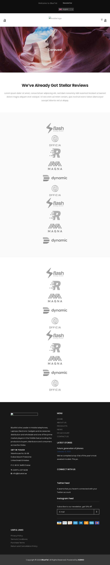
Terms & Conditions (19, 539)
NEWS (60, 429)
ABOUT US (61, 422)
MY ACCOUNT (63, 433)
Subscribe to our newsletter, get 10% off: (74, 506)
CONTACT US (63, 436)
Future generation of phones (70, 448)
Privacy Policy (17, 536)
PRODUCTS (62, 426)
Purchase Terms (18, 543)
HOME (60, 419)
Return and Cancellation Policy (24, 546)
